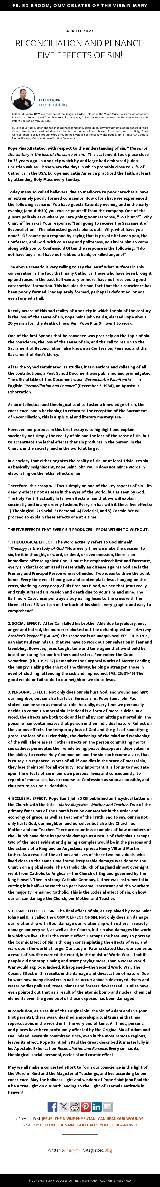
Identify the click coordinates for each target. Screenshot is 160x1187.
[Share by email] (108, 1107)
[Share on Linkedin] (97, 1107)
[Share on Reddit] (75, 1107)
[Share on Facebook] (53, 1107)
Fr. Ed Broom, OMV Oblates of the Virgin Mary (80, 5)
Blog (108, 1150)
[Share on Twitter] (64, 1107)
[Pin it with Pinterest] (86, 1107)
